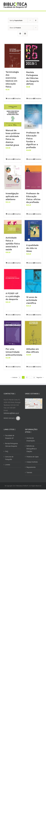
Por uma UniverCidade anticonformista (14, 352)
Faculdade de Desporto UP (9, 436)
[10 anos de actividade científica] (33, 281)
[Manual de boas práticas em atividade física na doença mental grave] (13, 115)
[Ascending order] (35, 20)
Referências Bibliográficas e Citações (31, 448)
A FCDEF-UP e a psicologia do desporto (13, 296)
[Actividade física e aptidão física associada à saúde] (13, 227)
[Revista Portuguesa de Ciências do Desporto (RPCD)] (33, 56)
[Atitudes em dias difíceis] (33, 333)
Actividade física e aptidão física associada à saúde (13, 243)
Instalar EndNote (32, 462)
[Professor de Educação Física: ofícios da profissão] (33, 177)
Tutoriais (29, 472)
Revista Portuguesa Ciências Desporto (11, 444)
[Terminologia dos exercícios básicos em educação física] (13, 56)
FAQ (6, 451)
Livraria (7, 465)
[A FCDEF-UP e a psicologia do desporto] (13, 279)
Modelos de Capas (32, 457)
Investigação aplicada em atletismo (12, 196)
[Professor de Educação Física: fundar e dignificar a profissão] (33, 116)
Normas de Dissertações (30, 439)
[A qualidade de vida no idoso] (33, 230)
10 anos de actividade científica (31, 300)
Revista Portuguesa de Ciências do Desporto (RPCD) (32, 78)
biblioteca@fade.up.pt (11, 413)
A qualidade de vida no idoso (32, 248)
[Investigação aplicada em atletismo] (13, 177)
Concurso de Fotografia (9, 458)
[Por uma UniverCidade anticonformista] (13, 333)
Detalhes (17, 98)
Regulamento (31, 467)
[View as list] (25, 33)
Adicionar (10, 98)
